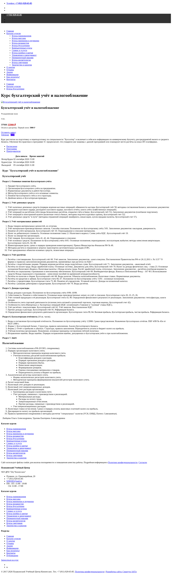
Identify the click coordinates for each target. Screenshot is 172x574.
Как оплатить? (13, 77)
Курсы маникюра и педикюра (25, 41)
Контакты (10, 79)
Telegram (5, 135)
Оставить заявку (8, 132)
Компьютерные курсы (22, 48)
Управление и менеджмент (24, 55)
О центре (10, 67)
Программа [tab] (11, 149)
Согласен (143, 462)
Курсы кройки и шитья (22, 53)
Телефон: (19, 3)
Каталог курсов (13, 33)
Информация (12, 74)
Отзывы (10, 70)
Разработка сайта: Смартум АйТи (121, 572)
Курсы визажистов (20, 43)
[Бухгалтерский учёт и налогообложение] (20, 102)
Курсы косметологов (21, 60)
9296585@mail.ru (14, 481)
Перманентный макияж (22, 57)
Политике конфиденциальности (122, 462)
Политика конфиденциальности (89, 572)
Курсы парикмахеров (21, 36)
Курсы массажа (19, 38)
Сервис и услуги (19, 50)
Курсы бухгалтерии (21, 45)
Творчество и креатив (22, 65)
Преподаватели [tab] (13, 151)
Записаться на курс (10, 560)
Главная (10, 31)
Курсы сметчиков (20, 62)
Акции (9, 72)
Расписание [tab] (11, 146)
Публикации (12, 555)
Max (13, 135)
